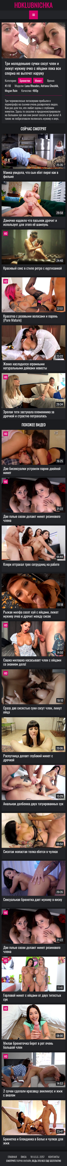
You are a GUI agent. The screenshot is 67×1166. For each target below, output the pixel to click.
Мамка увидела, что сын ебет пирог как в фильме (30, 174)
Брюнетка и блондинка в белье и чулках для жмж (33, 1140)
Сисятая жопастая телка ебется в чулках (30, 851)
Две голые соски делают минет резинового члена (31, 518)
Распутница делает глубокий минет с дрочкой (28, 757)
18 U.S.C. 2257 (37, 1157)
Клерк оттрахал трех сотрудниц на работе (31, 564)
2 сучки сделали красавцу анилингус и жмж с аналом (33, 1092)
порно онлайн (23, 1160)
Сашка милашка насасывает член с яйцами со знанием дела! (32, 662)
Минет (38, 80)
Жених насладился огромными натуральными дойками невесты (25, 365)
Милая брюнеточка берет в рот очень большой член (28, 1045)
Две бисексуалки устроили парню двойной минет (31, 470)
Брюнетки (25, 80)
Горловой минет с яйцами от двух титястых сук (32, 997)
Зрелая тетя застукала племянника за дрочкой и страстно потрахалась (28, 413)
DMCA (24, 1157)
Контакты (53, 1157)
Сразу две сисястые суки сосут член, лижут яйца (32, 709)
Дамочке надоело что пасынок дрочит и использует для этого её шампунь (30, 222)
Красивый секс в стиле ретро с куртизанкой (32, 268)
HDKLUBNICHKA (33, 5)
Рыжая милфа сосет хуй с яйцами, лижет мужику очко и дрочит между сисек (31, 614)
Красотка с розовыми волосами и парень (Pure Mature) (30, 318)
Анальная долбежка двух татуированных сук (33, 803)
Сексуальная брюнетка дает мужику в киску (32, 899)
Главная (12, 1157)
